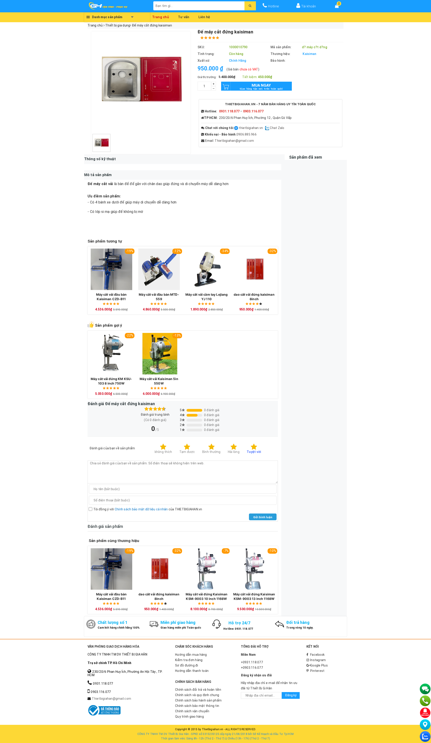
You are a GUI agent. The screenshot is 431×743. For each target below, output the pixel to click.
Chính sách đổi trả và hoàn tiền (198, 689)
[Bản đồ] (425, 724)
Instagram (318, 660)
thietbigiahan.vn (251, 128)
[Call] (425, 700)
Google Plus (319, 665)
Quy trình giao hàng (189, 716)
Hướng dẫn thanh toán (192, 671)
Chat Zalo (277, 128)
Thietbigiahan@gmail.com (234, 140)
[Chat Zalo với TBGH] (267, 128)
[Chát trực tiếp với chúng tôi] (425, 689)
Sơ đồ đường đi (186, 665)
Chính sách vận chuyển (192, 711)
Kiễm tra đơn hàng (188, 660)
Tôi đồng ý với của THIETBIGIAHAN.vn (147, 509)
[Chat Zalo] (425, 736)
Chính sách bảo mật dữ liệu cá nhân (141, 509)
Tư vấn (183, 16)
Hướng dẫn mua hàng (191, 654)
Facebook (317, 654)
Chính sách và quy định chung (197, 695)
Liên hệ (204, 16)
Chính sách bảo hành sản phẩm (198, 700)
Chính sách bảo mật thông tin (197, 706)
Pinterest (317, 671)
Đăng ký (291, 695)
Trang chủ (160, 16)
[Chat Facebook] (236, 128)
